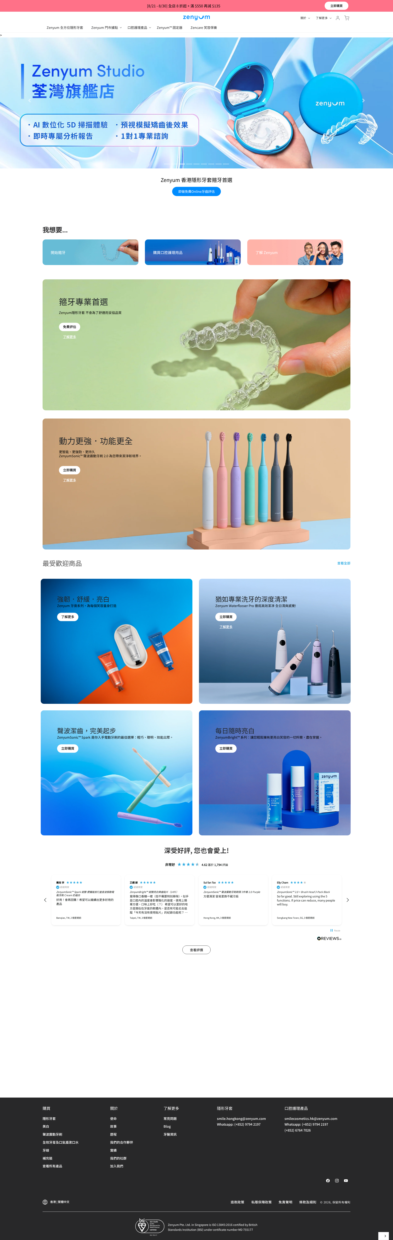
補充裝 (47, 1158)
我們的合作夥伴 (121, 1142)
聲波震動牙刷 (52, 1134)
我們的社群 (118, 1158)
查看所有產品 (52, 1165)
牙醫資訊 (170, 1134)
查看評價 (196, 1085)
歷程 (113, 1134)
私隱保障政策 (261, 1201)
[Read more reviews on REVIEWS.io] (329, 1074)
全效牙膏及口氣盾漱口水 (61, 1142)
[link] (67, 760)
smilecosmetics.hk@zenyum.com (311, 1118)
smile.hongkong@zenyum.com (241, 1118)
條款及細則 (307, 1201)
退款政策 (237, 1201)
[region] (196, 1036)
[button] (105, 27)
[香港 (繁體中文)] (383, 1236)
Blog (167, 1126)
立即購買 (336, 5)
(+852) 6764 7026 (298, 1130)
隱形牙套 (49, 1118)
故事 (113, 1126)
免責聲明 (285, 1201)
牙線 (46, 1150)
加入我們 (116, 1165)
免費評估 (69, 462)
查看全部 (343, 698)
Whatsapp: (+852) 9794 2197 (239, 1124)
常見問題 (170, 1118)
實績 (113, 1150)
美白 (46, 1126)
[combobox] (383, 1236)
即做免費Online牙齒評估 (196, 327)
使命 (113, 1118)
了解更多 (69, 472)
